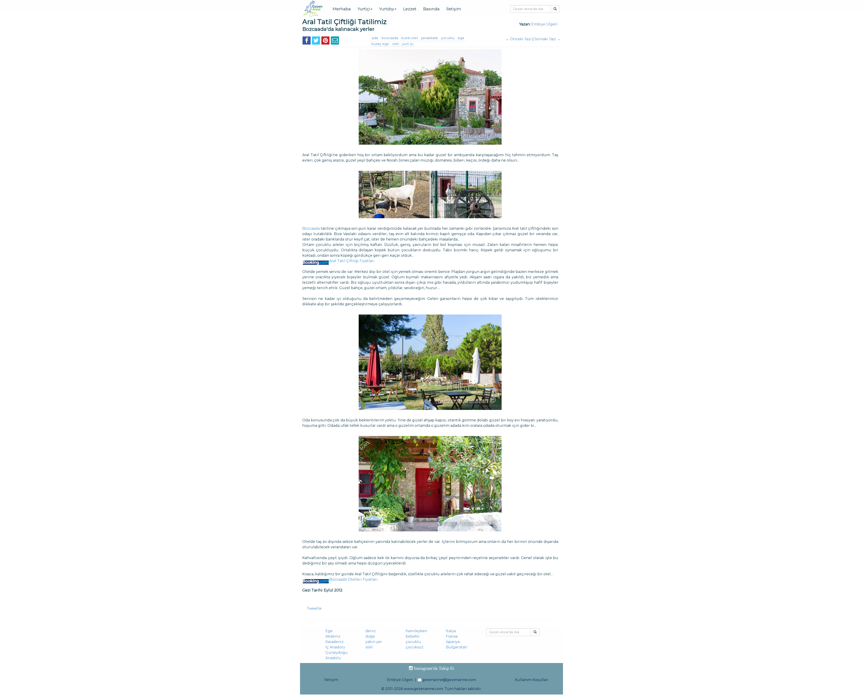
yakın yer (373, 642)
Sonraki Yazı (547, 39)
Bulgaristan (456, 647)
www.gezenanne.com (423, 689)
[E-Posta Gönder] (335, 41)
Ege (329, 631)
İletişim (453, 9)
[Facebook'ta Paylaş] (306, 41)
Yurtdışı (386, 9)
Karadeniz (334, 642)
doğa (370, 636)
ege (461, 38)
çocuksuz (414, 647)
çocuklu (447, 38)
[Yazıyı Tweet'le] (316, 41)
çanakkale (429, 38)
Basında (431, 9)
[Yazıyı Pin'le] (325, 41)
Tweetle (314, 608)
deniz (370, 631)
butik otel (409, 38)
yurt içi (407, 44)
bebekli (413, 636)
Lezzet (409, 9)
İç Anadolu (335, 647)
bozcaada (389, 38)
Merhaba (342, 9)
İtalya (451, 631)
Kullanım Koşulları (532, 680)
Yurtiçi (364, 9)
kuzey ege (380, 44)
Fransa (452, 636)
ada (375, 38)
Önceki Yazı (519, 39)
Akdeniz (332, 636)
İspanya (453, 642)
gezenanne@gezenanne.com (449, 680)
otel (395, 44)
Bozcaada (311, 228)
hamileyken (416, 631)
